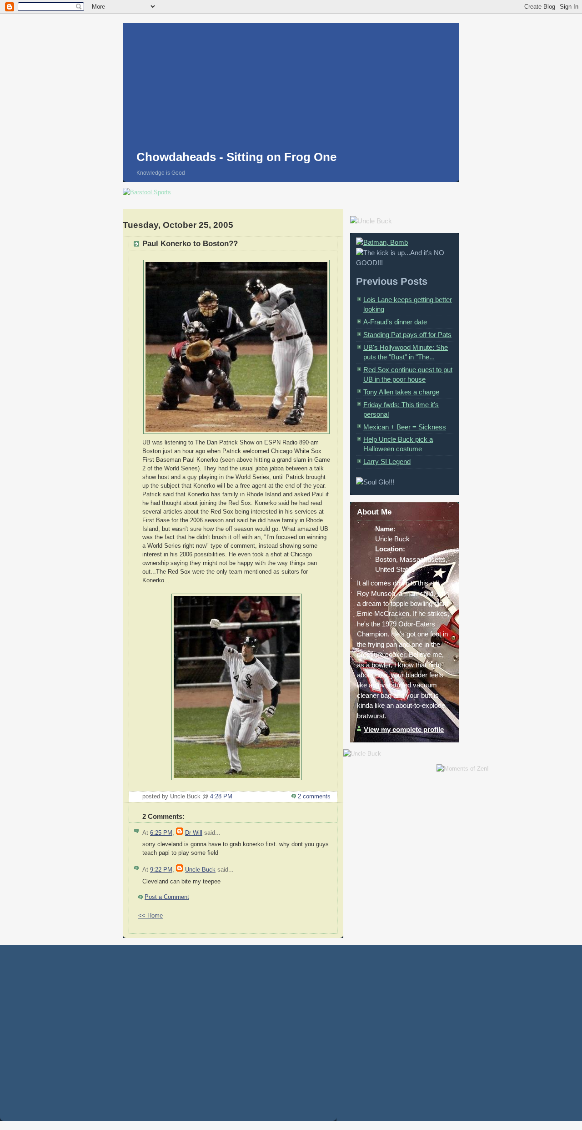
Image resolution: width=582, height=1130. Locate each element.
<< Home (150, 916)
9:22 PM (161, 870)
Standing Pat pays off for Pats (407, 334)
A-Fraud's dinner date (395, 322)
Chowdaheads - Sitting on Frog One (236, 157)
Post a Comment (167, 897)
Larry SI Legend (387, 461)
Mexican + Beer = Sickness (404, 427)
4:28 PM (221, 796)
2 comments (314, 796)
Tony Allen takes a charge (401, 392)
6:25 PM (161, 833)
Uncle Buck (200, 870)
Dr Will (193, 833)
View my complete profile (404, 729)
